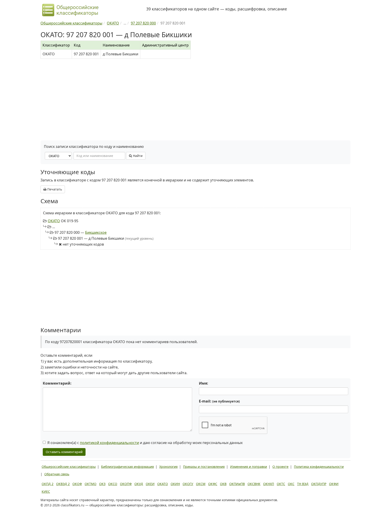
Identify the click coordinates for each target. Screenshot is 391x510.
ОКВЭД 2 (63, 484)
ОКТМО (90, 484)
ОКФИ (334, 484)
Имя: (203, 383)
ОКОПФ (126, 484)
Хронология (168, 466)
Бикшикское (96, 232)
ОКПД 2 (47, 484)
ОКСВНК (254, 484)
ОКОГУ (188, 484)
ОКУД (138, 484)
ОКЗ (102, 484)
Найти (137, 156)
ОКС (291, 484)
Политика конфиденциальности (319, 466)
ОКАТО (54, 220)
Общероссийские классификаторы (69, 466)
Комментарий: (57, 383)
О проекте (280, 466)
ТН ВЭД (302, 484)
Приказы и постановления (204, 466)
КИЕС (46, 491)
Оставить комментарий (64, 452)
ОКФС (212, 484)
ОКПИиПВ (237, 484)
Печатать (54, 189)
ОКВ (223, 484)
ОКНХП (268, 484)
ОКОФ (77, 484)
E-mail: (219, 401)
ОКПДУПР (318, 484)
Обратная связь (56, 474)
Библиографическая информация (127, 466)
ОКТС (281, 484)
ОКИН (175, 484)
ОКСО (112, 484)
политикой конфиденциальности (109, 442)
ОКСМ (200, 484)
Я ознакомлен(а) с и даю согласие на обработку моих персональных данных (145, 442)
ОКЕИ (150, 484)
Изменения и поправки (248, 466)
